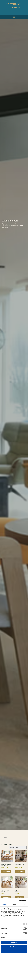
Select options (6, 871)
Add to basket (6, 897)
